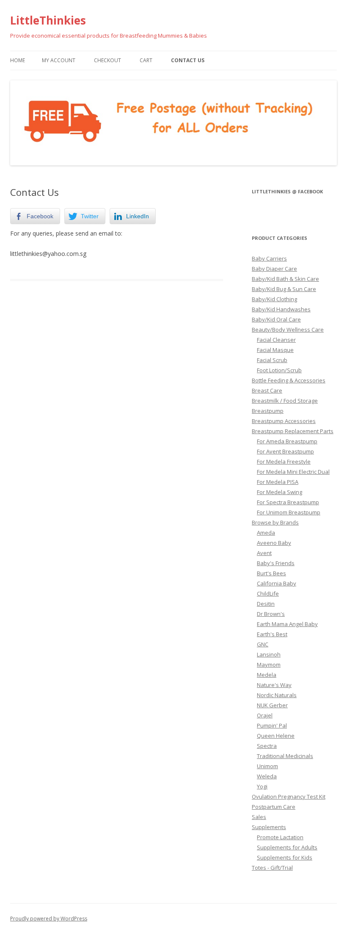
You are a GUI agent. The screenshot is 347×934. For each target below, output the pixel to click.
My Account (58, 60)
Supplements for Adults (287, 847)
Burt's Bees (271, 573)
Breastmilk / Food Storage (285, 400)
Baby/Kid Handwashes (281, 309)
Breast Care (267, 390)
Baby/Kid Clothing (274, 299)
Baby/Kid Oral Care (276, 319)
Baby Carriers (269, 258)
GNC (262, 644)
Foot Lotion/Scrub (279, 370)
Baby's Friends (276, 563)
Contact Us (187, 60)
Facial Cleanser (276, 339)
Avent (264, 553)
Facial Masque (275, 350)
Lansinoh (269, 654)
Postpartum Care (273, 806)
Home (17, 60)
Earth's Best (272, 634)
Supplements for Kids (284, 857)
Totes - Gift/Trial (272, 867)
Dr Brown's (271, 614)
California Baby (276, 583)
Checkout (107, 60)
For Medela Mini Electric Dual (293, 471)
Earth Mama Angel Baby (287, 624)
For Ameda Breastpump (287, 441)
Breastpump (268, 411)
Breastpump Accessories (284, 421)
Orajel (265, 715)
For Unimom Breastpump (288, 512)
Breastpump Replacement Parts (292, 431)
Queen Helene (276, 735)
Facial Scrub (272, 360)
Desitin (266, 603)
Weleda (267, 776)
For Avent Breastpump (285, 451)
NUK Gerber (272, 705)
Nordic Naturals (277, 695)
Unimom (267, 766)
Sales (259, 817)
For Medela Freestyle (284, 461)
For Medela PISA (277, 482)
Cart (146, 60)
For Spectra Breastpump (288, 502)
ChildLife (268, 593)
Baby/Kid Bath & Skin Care (285, 279)
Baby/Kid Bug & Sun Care (284, 289)
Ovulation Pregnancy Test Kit (288, 796)
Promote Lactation (280, 837)
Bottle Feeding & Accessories (288, 380)
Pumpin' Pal (272, 725)
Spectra (267, 746)
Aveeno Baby (274, 543)
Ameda (266, 532)
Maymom (269, 664)
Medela (266, 675)
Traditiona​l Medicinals (285, 756)
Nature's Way (274, 685)
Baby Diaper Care (274, 268)
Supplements (269, 827)
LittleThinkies (48, 20)
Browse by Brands (275, 522)
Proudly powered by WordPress (48, 918)
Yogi (262, 786)
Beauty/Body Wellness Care (288, 329)
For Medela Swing (279, 492)
